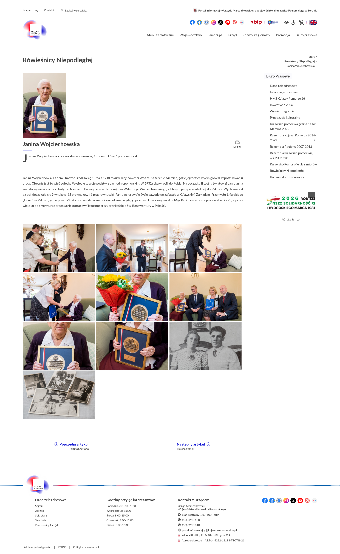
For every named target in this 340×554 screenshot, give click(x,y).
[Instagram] (213, 22)
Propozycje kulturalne (285, 117)
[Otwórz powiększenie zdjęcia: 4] (59, 296)
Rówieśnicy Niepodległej (299, 61)
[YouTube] (227, 22)
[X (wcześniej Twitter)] (220, 22)
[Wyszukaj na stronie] (62, 10)
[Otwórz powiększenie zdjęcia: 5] (132, 296)
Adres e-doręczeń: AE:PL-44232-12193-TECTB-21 (213, 540)
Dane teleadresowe (283, 86)
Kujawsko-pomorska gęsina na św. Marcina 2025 (293, 126)
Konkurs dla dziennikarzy (287, 177)
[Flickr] (241, 22)
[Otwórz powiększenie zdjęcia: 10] (59, 394)
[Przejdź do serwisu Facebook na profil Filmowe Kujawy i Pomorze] (206, 22)
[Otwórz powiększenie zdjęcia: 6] (205, 296)
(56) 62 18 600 (191, 519)
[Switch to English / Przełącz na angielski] (313, 22)
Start (312, 56)
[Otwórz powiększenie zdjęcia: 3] (205, 247)
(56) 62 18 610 (191, 525)
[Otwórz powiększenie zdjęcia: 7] (59, 345)
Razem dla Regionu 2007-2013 (291, 146)
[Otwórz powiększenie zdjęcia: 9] (205, 345)
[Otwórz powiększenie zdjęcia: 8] (132, 345)
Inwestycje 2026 (281, 105)
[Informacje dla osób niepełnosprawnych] (297, 22)
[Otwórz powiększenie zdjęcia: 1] (59, 247)
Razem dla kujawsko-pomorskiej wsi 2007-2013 (291, 155)
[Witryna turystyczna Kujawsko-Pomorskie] (272, 22)
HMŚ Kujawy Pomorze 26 (287, 98)
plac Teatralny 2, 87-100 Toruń (200, 514)
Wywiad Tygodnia (282, 111)
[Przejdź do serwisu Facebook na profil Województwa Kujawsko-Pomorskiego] (192, 22)
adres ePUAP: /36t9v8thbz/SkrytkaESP (206, 535)
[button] (293, 202)
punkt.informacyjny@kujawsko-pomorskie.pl (209, 530)
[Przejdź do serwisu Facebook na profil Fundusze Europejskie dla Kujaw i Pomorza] (199, 22)
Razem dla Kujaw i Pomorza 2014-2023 (293, 137)
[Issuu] (234, 22)
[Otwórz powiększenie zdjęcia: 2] (132, 247)
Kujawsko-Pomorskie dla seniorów (293, 164)
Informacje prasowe (284, 92)
